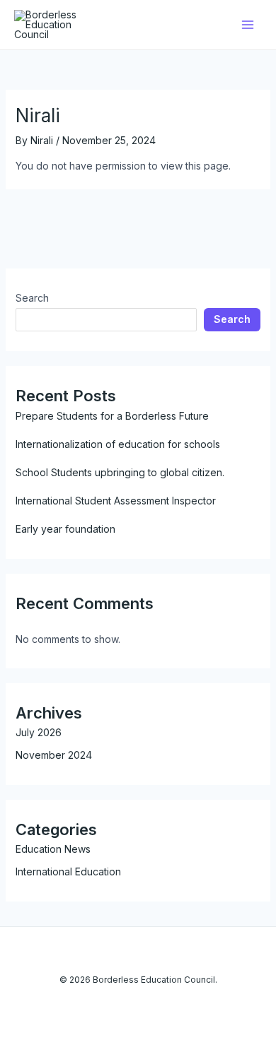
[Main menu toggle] (247, 25)
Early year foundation (65, 529)
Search (32, 298)
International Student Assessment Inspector (116, 501)
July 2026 (39, 732)
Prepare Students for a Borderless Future (112, 416)
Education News (53, 849)
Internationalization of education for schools (118, 444)
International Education (68, 871)
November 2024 (54, 755)
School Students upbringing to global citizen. (120, 472)
